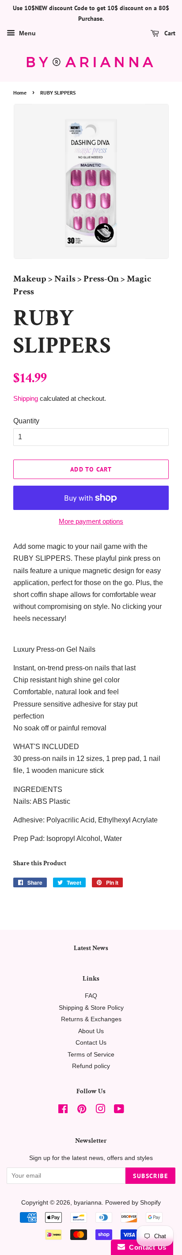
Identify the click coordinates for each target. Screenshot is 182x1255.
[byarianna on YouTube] (119, 1110)
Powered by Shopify (133, 1202)
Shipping (25, 398)
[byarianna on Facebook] (63, 1110)
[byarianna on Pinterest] (82, 1110)
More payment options (91, 521)
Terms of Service (91, 1054)
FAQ (91, 996)
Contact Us (91, 1042)
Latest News (91, 948)
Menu (26, 33)
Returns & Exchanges (91, 1019)
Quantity (26, 421)
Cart (169, 33)
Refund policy (91, 1066)
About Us (91, 1031)
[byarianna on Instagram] (100, 1110)
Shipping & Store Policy (91, 1007)
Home (20, 92)
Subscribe (150, 1176)
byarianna (88, 1202)
